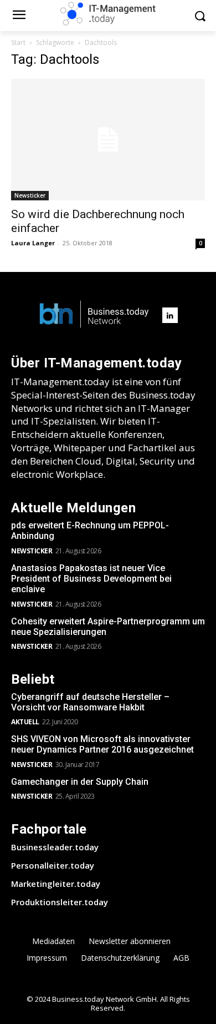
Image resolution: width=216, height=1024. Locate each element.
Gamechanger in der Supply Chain (79, 781)
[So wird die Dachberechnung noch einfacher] (108, 139)
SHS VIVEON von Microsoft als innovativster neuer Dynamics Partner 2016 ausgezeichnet (102, 744)
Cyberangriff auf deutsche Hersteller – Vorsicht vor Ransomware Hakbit (90, 702)
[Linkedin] (170, 315)
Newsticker (29, 195)
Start (18, 42)
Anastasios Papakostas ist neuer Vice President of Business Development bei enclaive (91, 578)
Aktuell (25, 722)
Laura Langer (33, 243)
